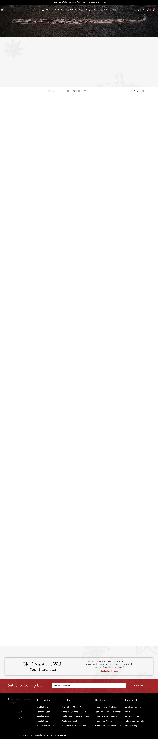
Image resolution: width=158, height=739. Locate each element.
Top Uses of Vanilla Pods (29, 418)
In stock (25, 243)
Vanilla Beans (13, 103)
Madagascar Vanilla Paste (17, 172)
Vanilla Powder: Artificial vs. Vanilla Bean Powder (28, 365)
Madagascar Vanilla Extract (18, 165)
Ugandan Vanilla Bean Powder (19, 191)
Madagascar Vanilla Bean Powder (20, 183)
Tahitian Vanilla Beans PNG (18, 140)
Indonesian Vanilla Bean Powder (20, 180)
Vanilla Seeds (13, 194)
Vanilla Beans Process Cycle (27, 441)
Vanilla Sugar (13, 205)
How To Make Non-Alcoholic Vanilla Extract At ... (28, 608)
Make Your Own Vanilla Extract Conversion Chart (29, 474)
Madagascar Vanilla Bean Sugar (20, 208)
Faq (95, 9)
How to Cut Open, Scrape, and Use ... (28, 507)
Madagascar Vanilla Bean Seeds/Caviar (22, 198)
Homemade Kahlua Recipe (26, 541)
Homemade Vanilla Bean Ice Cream (28, 529)
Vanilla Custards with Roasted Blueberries (26, 562)
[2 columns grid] (68, 91)
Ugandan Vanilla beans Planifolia (20, 150)
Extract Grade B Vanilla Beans (19, 107)
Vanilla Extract (13, 161)
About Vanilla (71, 9)
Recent (11, 336)
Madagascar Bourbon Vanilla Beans (21, 125)
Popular (21, 336)
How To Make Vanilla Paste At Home (28, 595)
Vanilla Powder (14, 176)
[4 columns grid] (79, 91)
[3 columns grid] (74, 91)
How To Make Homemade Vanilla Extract (28, 627)
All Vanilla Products (15, 96)
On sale (25, 251)
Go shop (103, 2)
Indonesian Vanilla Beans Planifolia (21, 115)
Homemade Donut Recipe (29, 586)
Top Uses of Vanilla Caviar (29, 451)
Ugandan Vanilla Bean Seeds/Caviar (21, 201)
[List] (85, 91)
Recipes (88, 9)
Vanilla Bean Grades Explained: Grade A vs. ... (29, 375)
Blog (81, 9)
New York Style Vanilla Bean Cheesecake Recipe (28, 576)
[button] (111, 671)
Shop (48, 9)
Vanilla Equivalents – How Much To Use (28, 460)
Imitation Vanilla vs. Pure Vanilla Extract (28, 485)
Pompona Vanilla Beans (17, 136)
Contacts (113, 9)
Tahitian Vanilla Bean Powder (19, 187)
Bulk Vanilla (58, 9)
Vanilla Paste (13, 168)
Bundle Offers (13, 100)
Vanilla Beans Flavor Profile (27, 430)
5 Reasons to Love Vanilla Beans (29, 397)
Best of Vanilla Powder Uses (28, 354)
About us (103, 9)
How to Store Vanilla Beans (27, 386)
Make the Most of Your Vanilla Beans (28, 408)
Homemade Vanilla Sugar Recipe (28, 519)
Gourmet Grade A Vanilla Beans (20, 111)
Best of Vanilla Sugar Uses (27, 343)
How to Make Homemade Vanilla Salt (27, 552)
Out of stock (25, 247)
